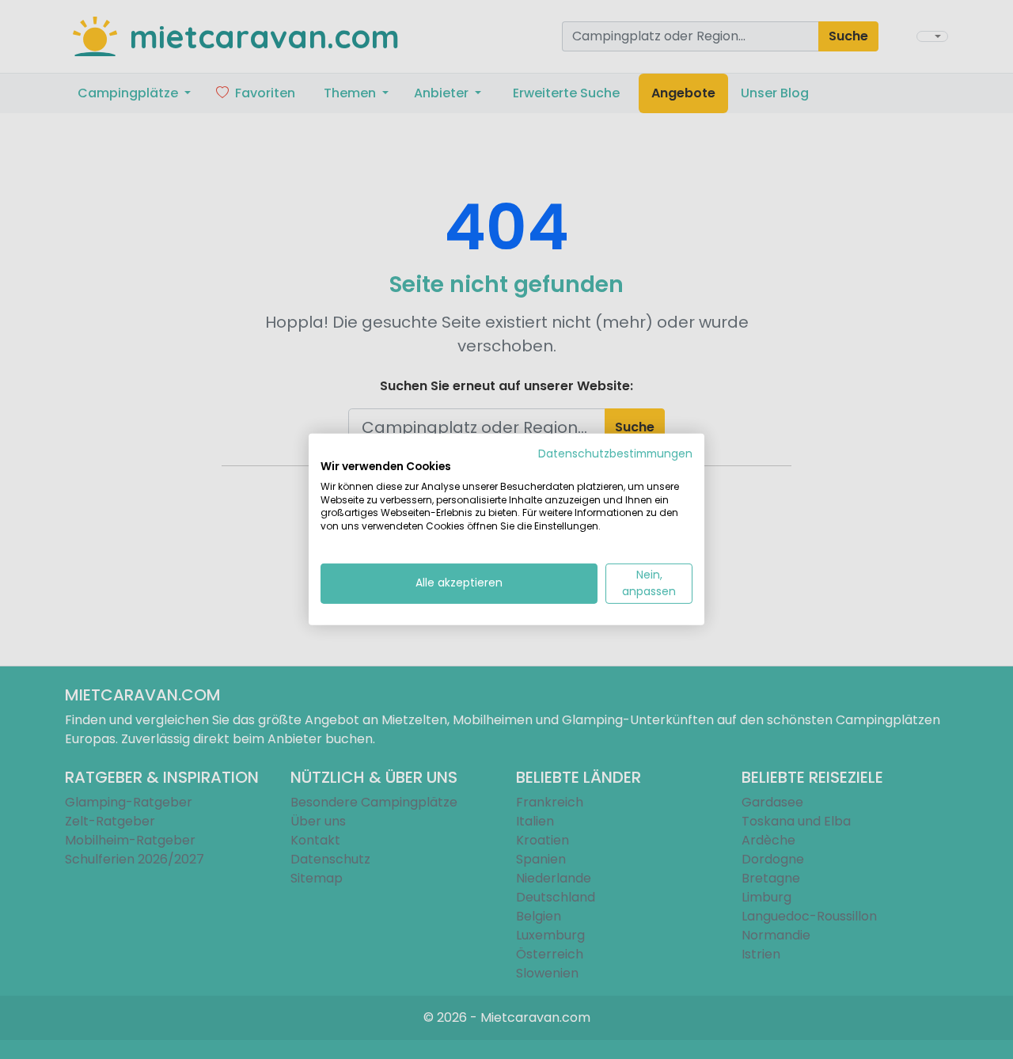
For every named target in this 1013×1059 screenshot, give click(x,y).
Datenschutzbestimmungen (615, 453)
